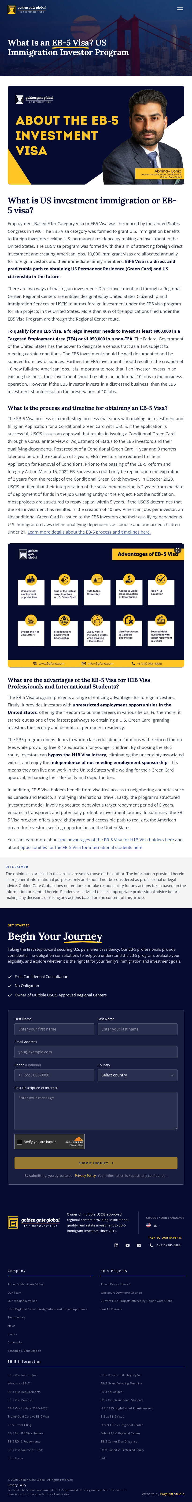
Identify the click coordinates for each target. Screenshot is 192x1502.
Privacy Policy (85, 1175)
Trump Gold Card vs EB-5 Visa (28, 1416)
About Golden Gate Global (26, 1284)
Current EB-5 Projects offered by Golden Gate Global (137, 1301)
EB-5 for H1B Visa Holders (26, 1433)
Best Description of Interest (36, 1088)
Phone (28, 1065)
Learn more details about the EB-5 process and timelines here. (89, 532)
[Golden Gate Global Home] (27, 9)
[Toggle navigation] (180, 9)
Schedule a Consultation (24, 1351)
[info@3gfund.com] (139, 1245)
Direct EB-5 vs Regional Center (122, 1425)
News (11, 1326)
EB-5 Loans (15, 1458)
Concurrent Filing (19, 1425)
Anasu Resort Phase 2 (116, 1284)
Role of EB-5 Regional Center (120, 1433)
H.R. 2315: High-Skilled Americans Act (127, 1408)
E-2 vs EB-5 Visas (112, 1416)
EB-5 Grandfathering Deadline (121, 1383)
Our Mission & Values (22, 1301)
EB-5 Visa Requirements (24, 1392)
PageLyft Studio (172, 1494)
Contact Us (15, 1342)
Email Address (26, 1042)
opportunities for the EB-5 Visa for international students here (81, 847)
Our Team (15, 1293)
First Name (23, 1019)
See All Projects (111, 1309)
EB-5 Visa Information (23, 1375)
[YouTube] (127, 1245)
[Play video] (96, 135)
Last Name (106, 1019)
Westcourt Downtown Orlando (121, 1293)
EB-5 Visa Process (20, 1400)
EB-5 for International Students (122, 1400)
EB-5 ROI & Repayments (24, 1441)
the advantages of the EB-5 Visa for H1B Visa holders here (117, 839)
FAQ (103, 1458)
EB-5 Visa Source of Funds (26, 1450)
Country (104, 1065)
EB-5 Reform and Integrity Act (121, 1375)
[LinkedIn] (116, 1245)
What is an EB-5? (19, 1383)
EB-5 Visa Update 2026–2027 (28, 1408)
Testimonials (16, 1317)
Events (12, 1334)
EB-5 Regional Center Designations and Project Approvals (47, 1309)
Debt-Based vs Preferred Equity (122, 1450)
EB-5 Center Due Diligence (119, 1441)
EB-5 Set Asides (111, 1392)
